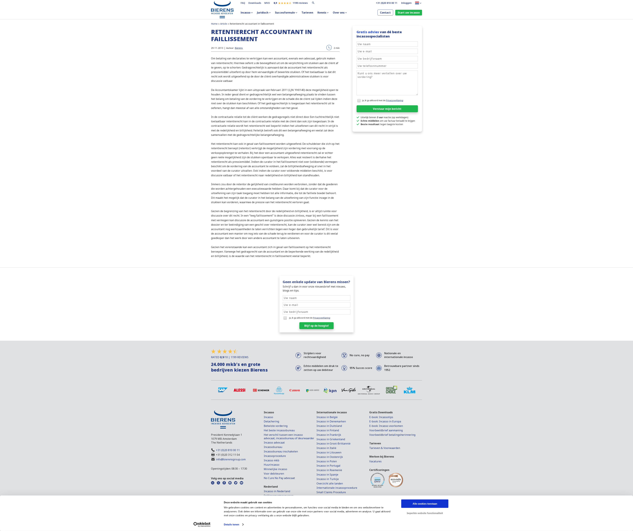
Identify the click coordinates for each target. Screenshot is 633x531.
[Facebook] (225, 482)
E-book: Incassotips (381, 417)
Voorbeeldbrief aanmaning (386, 430)
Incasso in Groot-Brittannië (333, 443)
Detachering (271, 421)
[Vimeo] (236, 482)
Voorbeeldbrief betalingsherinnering (392, 435)
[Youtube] (242, 482)
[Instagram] (230, 482)
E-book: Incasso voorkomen (386, 426)
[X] (219, 482)
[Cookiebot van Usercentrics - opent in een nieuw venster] (202, 524)
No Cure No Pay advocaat (279, 478)
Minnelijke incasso (275, 469)
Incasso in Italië (326, 448)
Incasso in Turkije (327, 479)
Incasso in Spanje (327, 474)
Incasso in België (327, 417)
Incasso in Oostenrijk (329, 457)
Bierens (239, 48)
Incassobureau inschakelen (281, 451)
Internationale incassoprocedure (336, 488)
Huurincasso (271, 464)
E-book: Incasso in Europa (385, 421)
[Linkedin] (213, 482)
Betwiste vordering (275, 426)
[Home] (222, 15)
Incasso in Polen (326, 461)
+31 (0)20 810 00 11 (228, 450)
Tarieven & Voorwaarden (384, 448)
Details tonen (231, 524)
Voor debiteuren (274, 473)
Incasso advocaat (274, 442)
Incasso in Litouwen (328, 452)
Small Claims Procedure (331, 492)
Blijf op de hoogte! (316, 325)
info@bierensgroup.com (231, 459)
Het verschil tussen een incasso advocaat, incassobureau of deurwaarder (289, 436)
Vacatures (375, 461)
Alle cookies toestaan (425, 503)
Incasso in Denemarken (331, 421)
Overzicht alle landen (329, 483)
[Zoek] (313, 3)
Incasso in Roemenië (329, 470)
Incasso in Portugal (328, 465)
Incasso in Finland (327, 430)
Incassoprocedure (275, 456)
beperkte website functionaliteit (425, 513)
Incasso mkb (271, 460)
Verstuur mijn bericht (387, 109)
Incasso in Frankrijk (328, 435)
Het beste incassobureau (279, 430)
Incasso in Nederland (277, 491)
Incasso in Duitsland (329, 426)
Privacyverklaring (394, 100)
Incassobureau (273, 447)
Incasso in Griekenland (330, 439)
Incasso (245, 12)
